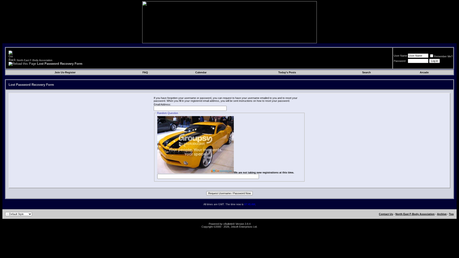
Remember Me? (443, 56)
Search (366, 72)
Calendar (201, 72)
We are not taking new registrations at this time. (264, 172)
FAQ (145, 72)
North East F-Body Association (34, 60)
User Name (400, 55)
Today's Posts (287, 72)
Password (399, 60)
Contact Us (386, 214)
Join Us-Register (65, 72)
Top (451, 214)
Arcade (424, 72)
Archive (442, 214)
